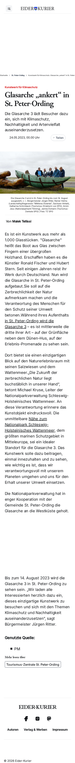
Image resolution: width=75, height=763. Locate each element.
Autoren (12, 729)
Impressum (60, 729)
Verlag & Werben (35, 729)
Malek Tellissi (21, 221)
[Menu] (9, 8)
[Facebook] (26, 719)
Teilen (59, 137)
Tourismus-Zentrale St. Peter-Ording (32, 664)
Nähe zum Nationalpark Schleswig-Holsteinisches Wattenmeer (30, 424)
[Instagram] (37, 719)
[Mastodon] (49, 719)
